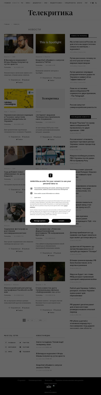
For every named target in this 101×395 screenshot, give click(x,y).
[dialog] (50, 197)
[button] (50, 197)
